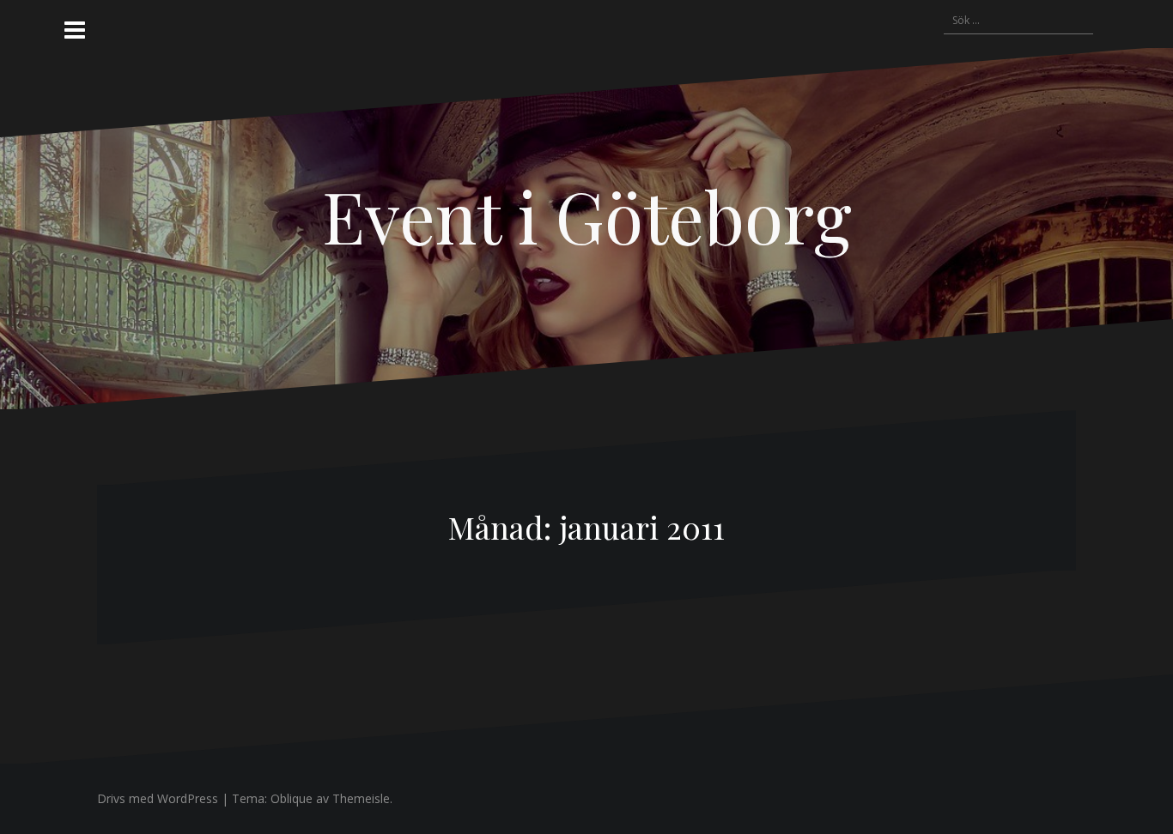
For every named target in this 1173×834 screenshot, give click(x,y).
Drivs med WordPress (157, 798)
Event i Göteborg (587, 215)
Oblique (291, 798)
